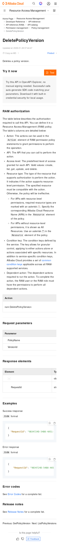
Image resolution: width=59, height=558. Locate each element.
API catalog (33, 24)
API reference (34, 21)
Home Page (8, 18)
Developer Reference (15, 21)
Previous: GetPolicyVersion (16, 523)
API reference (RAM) (15, 24)
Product (50, 53)
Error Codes (14, 494)
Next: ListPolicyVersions (44, 523)
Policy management (40, 27)
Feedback (34, 538)
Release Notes (16, 511)
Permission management (17, 27)
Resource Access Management (30, 18)
